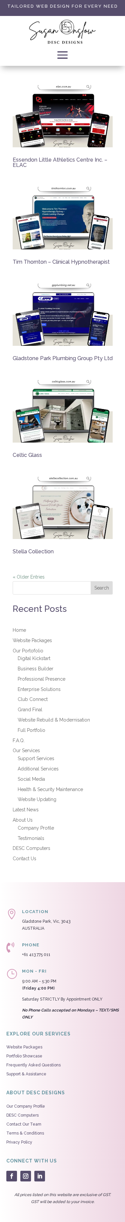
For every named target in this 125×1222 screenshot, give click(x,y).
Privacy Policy (19, 1142)
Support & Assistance (26, 1074)
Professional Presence (41, 679)
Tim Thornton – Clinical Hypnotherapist (61, 262)
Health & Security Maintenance (50, 789)
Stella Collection (33, 551)
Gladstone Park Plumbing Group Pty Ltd (63, 358)
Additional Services (38, 768)
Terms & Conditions (25, 1133)
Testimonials (31, 838)
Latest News (26, 809)
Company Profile (36, 828)
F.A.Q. (19, 740)
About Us (23, 820)
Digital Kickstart (34, 658)
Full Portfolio (31, 730)
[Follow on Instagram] (25, 1176)
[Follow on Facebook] (11, 1176)
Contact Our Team (23, 1124)
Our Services (26, 750)
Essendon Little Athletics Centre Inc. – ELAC (60, 162)
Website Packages (32, 640)
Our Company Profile (25, 1106)
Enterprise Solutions (39, 689)
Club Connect (33, 699)
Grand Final (30, 709)
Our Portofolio (28, 650)
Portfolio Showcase (24, 1056)
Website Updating (37, 799)
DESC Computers (31, 848)
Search (101, 588)
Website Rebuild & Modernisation (54, 720)
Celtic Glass (27, 455)
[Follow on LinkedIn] (39, 1176)
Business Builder (35, 668)
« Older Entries (29, 577)
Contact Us (24, 858)
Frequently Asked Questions (33, 1065)
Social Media (31, 779)
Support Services (36, 758)
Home (19, 630)
